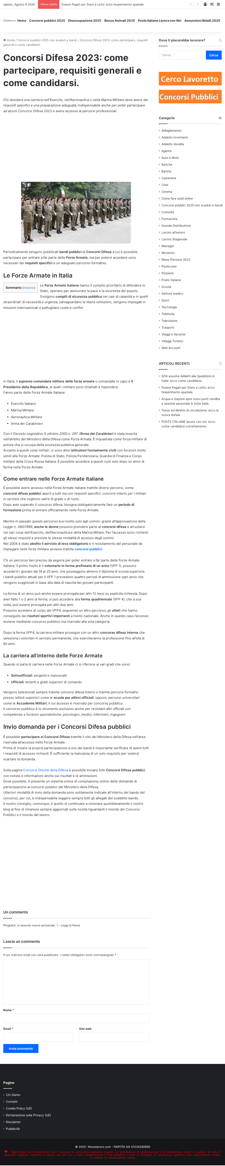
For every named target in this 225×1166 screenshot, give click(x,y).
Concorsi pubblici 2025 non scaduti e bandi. (47, 40)
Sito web (85, 1028)
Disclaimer (13, 1122)
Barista (166, 171)
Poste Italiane (171, 280)
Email (8, 1028)
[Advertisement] (76, 149)
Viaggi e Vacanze (173, 334)
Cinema (166, 191)
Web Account (170, 348)
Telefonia (167, 314)
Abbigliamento (171, 130)
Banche (166, 164)
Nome (8, 1010)
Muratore (167, 253)
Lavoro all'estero (173, 232)
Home (21, 20)
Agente (166, 151)
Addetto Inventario (174, 137)
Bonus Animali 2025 (119, 20)
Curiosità (167, 212)
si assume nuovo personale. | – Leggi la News (48, 925)
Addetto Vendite (172, 144)
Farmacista (169, 219)
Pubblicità (13, 1129)
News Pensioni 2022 (175, 259)
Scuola (166, 286)
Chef (164, 185)
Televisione (169, 320)
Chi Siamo (13, 1095)
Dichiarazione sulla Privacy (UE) (28, 1115)
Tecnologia (169, 307)
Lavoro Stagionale (174, 239)
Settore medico (172, 293)
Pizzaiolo (167, 273)
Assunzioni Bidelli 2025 (202, 20)
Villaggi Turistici (172, 341)
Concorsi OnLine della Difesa (45, 770)
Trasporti (167, 327)
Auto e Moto (170, 157)
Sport (165, 300)
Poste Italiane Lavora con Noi (159, 20)
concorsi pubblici (88, 549)
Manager (167, 246)
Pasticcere (169, 266)
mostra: (29, 287)
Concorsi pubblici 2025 (47, 20)
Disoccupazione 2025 (84, 20)
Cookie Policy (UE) (19, 1108)
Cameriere (168, 178)
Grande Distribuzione (176, 225)
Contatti (11, 1101)
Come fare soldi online (177, 198)
